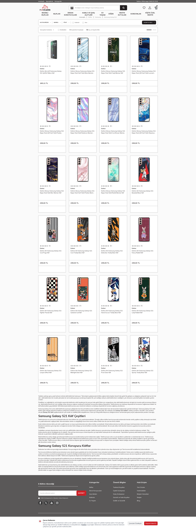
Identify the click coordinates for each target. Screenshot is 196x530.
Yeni (85, 22)
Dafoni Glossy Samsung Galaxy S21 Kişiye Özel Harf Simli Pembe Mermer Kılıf (83, 192)
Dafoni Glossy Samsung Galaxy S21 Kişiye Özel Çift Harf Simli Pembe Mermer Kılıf (52, 132)
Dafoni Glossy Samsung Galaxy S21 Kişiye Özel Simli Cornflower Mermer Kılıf (113, 132)
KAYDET (81, 493)
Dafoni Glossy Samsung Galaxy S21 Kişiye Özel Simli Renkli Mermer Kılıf (113, 192)
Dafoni (42, 68)
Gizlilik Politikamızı (64, 525)
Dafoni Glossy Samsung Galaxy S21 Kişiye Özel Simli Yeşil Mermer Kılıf (113, 72)
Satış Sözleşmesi (118, 494)
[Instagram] (57, 503)
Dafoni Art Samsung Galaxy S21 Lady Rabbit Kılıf (142, 311)
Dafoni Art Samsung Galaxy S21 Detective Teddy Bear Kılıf (112, 252)
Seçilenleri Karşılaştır (77, 30)
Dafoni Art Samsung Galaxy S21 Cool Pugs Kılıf (50, 252)
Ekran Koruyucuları (70, 14)
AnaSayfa (41, 1)
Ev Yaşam (102, 14)
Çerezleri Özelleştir (135, 523)
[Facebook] (40, 503)
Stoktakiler (63, 30)
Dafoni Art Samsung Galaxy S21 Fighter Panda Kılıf (50, 311)
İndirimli (76, 22)
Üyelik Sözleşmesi (119, 491)
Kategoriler (58, 1)
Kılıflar (56, 14)
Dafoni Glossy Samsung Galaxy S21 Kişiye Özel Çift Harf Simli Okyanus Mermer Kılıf (144, 132)
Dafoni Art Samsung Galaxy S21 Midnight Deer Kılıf (81, 371)
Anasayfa (82, 17)
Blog (138, 501)
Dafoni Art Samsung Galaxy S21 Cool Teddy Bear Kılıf (81, 252)
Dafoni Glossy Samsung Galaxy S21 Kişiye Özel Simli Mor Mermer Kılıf (52, 192)
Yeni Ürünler (141, 487)
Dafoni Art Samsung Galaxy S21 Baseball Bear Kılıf (142, 192)
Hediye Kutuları (122, 14)
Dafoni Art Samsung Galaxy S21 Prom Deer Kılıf (112, 371)
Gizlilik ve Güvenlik (119, 501)
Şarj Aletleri (93, 494)
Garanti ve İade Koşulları (121, 497)
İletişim (139, 497)
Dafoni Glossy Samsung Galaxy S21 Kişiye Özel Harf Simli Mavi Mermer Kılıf (82, 72)
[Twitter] (46, 503)
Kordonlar (136, 14)
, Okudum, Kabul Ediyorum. (54, 498)
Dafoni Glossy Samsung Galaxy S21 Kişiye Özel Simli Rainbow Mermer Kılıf (82, 132)
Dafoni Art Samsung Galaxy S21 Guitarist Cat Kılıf (81, 311)
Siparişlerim (49, 1)
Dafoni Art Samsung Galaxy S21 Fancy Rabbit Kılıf (142, 252)
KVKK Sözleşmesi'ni (47, 498)
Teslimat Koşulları (119, 487)
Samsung (98, 17)
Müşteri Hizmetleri (143, 494)
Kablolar (92, 497)
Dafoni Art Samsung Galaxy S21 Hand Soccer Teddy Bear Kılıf (112, 311)
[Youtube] (52, 503)
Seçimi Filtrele (148, 22)
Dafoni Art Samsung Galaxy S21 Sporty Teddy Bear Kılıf (142, 371)
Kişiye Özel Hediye (150, 14)
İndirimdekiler (141, 491)
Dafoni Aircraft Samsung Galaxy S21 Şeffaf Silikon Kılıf (50, 72)
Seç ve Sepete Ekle (94, 30)
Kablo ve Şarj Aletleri (88, 14)
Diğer (111, 14)
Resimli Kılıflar (45, 14)
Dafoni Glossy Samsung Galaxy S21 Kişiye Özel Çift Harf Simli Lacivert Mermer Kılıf (144, 72)
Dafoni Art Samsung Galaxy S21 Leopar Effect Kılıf (50, 371)
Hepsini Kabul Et (150, 523)
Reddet (84, 525)
